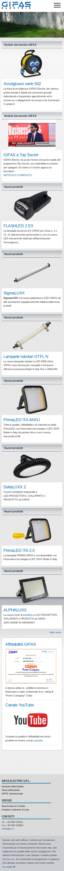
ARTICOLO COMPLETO (17, 175)
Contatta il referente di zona (15, 809)
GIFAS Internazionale (12, 793)
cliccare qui (8, 859)
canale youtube (34, 740)
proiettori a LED (31, 614)
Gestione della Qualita (13, 786)
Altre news (55, 632)
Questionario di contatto (13, 806)
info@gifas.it (8, 829)
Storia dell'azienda (11, 790)
